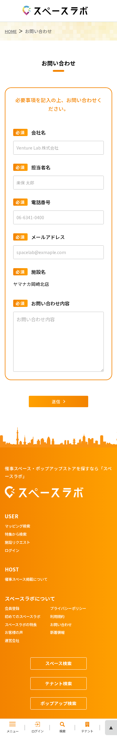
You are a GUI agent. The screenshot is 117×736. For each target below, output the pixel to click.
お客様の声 (14, 633)
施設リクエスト (17, 543)
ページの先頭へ (111, 727)
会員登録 (12, 609)
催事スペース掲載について (26, 579)
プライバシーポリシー (68, 609)
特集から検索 (15, 534)
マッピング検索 (17, 526)
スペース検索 (58, 663)
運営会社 (12, 641)
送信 (56, 401)
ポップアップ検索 (58, 703)
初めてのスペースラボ (22, 617)
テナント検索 (58, 683)
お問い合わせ (61, 625)
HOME (11, 31)
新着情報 (57, 633)
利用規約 (57, 617)
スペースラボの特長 (21, 625)
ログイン (12, 551)
